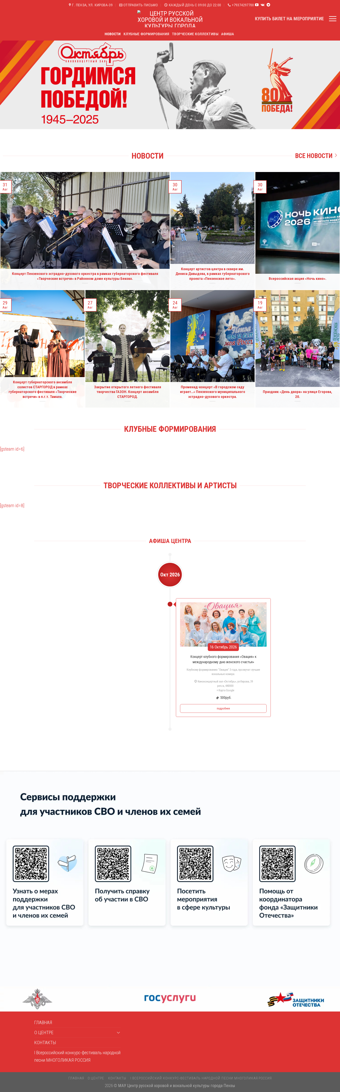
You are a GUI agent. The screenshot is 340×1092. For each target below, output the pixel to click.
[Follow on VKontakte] (262, 5)
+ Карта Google (225, 690)
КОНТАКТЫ (45, 1042)
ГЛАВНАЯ (43, 1022)
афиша (227, 34)
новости (113, 34)
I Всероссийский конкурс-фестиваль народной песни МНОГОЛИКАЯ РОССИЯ (77, 1056)
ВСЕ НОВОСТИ (314, 156)
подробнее (223, 708)
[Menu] (332, 18)
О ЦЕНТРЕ (44, 1032)
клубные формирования (146, 34)
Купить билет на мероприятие (289, 18)
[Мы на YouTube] (257, 5)
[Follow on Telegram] (268, 5)
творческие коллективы (195, 34)
